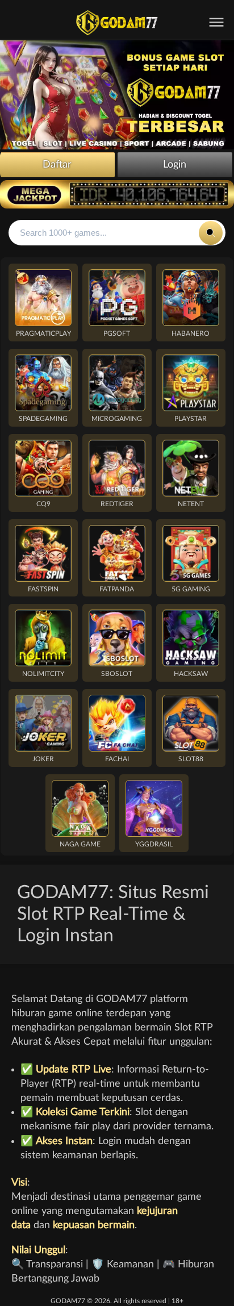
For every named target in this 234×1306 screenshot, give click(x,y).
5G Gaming (191, 589)
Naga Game (80, 844)
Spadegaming (43, 418)
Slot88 (190, 759)
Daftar (57, 165)
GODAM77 (68, 1300)
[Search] (211, 233)
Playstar (190, 418)
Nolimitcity (43, 673)
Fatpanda (116, 589)
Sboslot (116, 673)
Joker (43, 759)
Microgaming (116, 418)
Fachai (117, 759)
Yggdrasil (154, 844)
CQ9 (43, 503)
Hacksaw (191, 673)
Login (174, 165)
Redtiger (117, 503)
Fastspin (43, 589)
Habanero (191, 333)
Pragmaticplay (43, 333)
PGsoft (116, 333)
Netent (191, 503)
